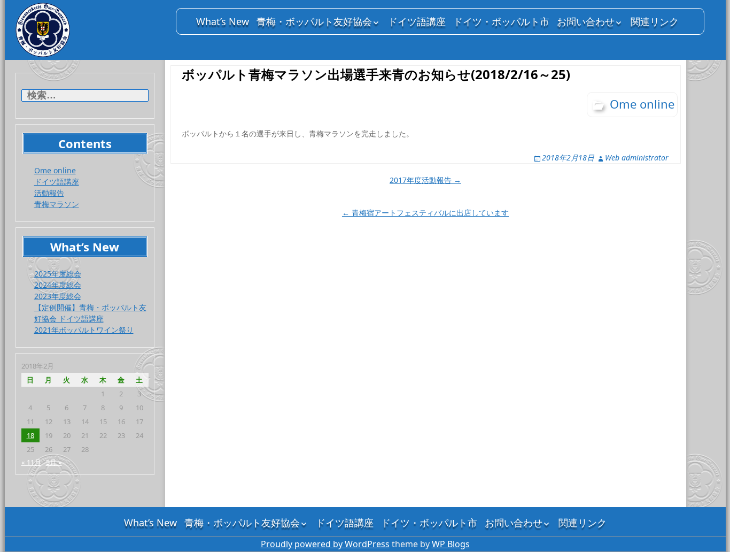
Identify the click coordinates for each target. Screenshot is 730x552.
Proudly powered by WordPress (325, 544)
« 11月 (31, 462)
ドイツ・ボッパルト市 (501, 21)
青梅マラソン (56, 204)
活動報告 (49, 193)
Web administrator (637, 157)
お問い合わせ (586, 21)
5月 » (54, 462)
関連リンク (655, 21)
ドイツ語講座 (417, 21)
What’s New (222, 21)
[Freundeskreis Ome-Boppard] (90, 30)
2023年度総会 (57, 296)
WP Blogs (451, 544)
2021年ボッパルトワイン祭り (84, 330)
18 (30, 435)
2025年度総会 (57, 274)
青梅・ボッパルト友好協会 (314, 21)
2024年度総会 (57, 285)
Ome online (55, 170)
